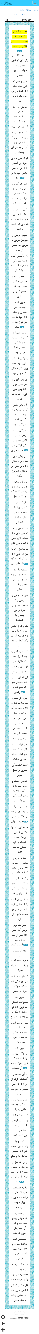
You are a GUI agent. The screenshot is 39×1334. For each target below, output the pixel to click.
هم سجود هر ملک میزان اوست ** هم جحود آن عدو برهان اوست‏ (19, 728)
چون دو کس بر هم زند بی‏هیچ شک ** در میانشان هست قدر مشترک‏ (19, 193)
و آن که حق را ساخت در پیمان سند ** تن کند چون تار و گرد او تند (19, 1172)
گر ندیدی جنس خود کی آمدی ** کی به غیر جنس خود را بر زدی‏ (19, 168)
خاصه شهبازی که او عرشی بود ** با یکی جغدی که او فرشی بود (19, 342)
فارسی (35, 10)
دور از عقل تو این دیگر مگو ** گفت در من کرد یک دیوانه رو (19, 91)
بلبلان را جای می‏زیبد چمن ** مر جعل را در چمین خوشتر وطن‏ (19, 579)
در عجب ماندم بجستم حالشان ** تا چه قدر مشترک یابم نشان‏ (19, 286)
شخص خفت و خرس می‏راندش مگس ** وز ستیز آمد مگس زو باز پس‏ (19, 791)
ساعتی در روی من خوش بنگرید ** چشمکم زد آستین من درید (19, 116)
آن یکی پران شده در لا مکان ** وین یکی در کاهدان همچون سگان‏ (19, 466)
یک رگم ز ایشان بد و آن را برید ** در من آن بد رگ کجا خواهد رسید (19, 636)
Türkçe (28, 10)
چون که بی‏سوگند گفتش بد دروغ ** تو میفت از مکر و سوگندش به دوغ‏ (19, 1007)
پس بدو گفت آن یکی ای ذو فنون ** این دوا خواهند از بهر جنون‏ (19, 65)
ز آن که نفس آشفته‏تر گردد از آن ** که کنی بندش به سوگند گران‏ (19, 1084)
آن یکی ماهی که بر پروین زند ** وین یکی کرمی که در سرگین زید (19, 414)
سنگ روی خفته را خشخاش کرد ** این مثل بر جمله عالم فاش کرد (19, 909)
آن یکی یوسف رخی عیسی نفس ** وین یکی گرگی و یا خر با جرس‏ (19, 440)
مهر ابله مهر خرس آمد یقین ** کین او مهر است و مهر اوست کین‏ (19, 935)
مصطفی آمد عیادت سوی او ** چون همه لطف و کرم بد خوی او (19, 1249)
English (22, 10)
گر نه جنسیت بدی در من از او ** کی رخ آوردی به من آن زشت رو (19, 142)
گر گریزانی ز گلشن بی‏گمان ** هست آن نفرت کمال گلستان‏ (19, 512)
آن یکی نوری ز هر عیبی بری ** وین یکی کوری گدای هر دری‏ (19, 389)
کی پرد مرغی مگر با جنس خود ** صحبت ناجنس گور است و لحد (19, 219)
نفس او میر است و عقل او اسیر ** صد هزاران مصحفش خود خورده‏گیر (19, 1032)
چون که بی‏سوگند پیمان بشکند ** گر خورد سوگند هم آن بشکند (19, 1058)
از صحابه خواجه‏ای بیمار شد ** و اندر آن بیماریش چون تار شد (19, 1223)
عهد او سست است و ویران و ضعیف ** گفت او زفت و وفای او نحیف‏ (19, 960)
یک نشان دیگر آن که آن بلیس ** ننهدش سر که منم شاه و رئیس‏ (19, 682)
